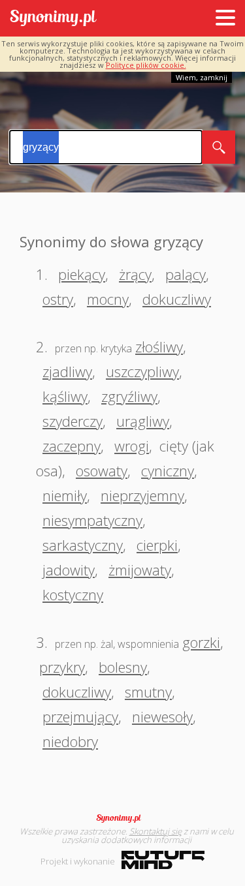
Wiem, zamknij (201, 77)
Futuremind (163, 860)
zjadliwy (67, 371)
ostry (57, 299)
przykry (62, 667)
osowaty (101, 470)
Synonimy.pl (53, 18)
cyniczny (167, 470)
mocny (108, 299)
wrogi (131, 445)
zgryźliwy (129, 396)
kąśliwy (65, 396)
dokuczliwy (176, 299)
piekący (81, 274)
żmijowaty (139, 569)
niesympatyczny (92, 520)
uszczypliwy (142, 371)
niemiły (64, 495)
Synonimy (123, 818)
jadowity (68, 569)
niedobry (70, 741)
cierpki (157, 545)
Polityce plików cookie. (146, 65)
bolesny (123, 667)
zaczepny (71, 445)
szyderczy (72, 421)
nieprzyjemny (142, 495)
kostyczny (72, 594)
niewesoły (162, 716)
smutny (148, 691)
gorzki (201, 642)
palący (185, 274)
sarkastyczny (82, 545)
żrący (135, 274)
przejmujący (80, 716)
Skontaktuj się (155, 831)
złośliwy (159, 346)
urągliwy (142, 421)
